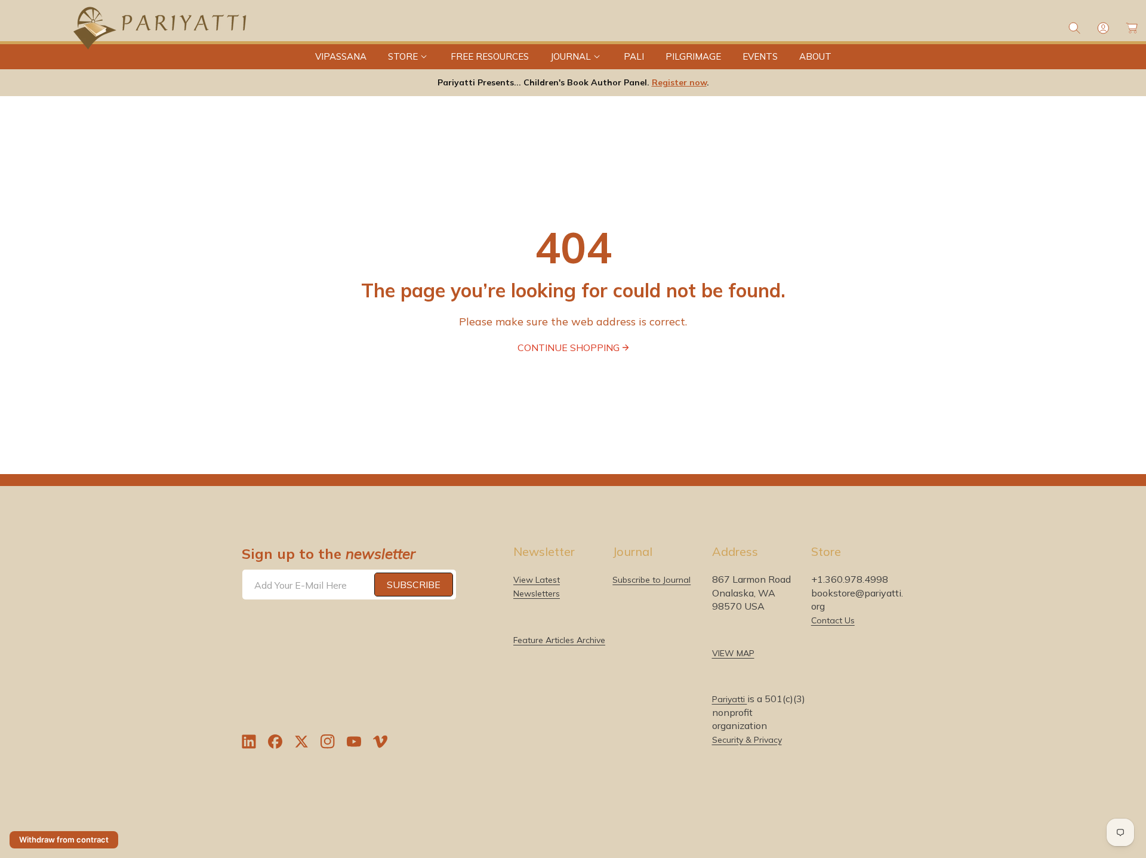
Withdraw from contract (64, 839)
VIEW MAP (733, 652)
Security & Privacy (747, 739)
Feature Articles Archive (559, 639)
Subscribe (413, 585)
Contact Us (833, 619)
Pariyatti (729, 699)
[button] (408, 56)
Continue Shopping (568, 347)
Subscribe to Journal (651, 579)
